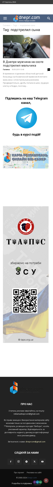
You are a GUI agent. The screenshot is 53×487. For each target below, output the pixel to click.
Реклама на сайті (34, 472)
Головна (6, 25)
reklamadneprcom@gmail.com (26, 414)
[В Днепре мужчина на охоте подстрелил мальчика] (26, 46)
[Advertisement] (26, 9)
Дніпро (7, 57)
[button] (5, 18)
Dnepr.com (32, 477)
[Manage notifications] (46, 480)
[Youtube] (42, 462)
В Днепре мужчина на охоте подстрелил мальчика (23, 63)
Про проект (19, 472)
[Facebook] (11, 462)
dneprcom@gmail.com (35, 441)
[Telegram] (26, 462)
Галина (6, 69)
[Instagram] (18, 462)
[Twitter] (34, 462)
